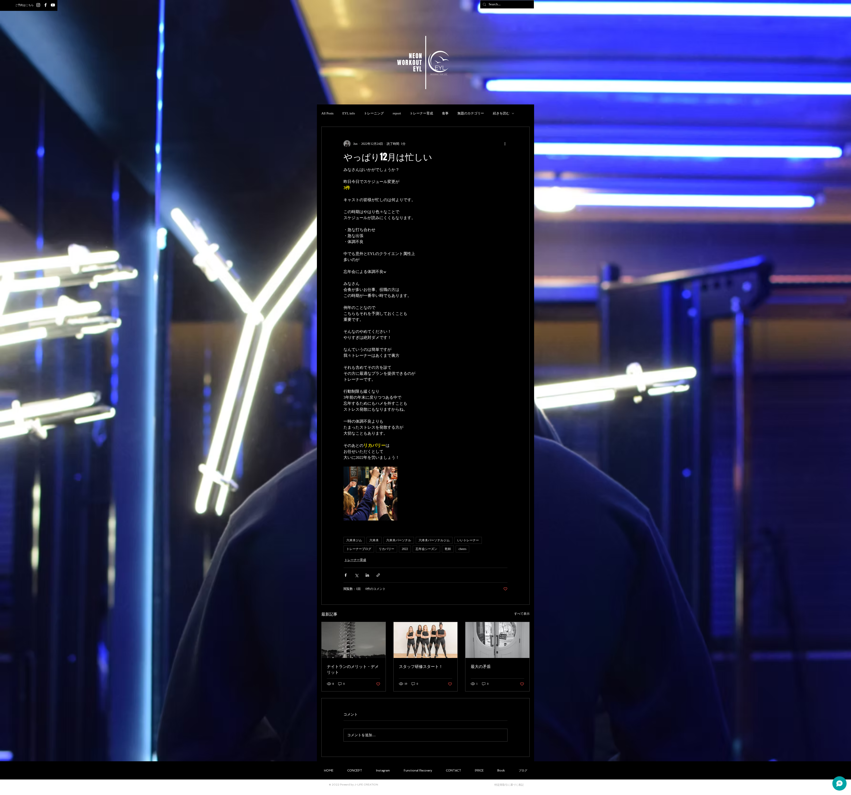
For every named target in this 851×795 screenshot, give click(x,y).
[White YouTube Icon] (52, 5)
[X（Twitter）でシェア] (356, 575)
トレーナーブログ (358, 549)
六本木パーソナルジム (434, 540)
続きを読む (501, 113)
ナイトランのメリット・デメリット (353, 669)
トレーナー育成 (421, 113)
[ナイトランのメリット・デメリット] (354, 640)
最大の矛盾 (481, 666)
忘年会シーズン (426, 549)
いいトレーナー (468, 540)
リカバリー (386, 549)
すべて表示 (522, 613)
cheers (462, 549)
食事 (445, 113)
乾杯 (448, 549)
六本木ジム (354, 540)
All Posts (327, 113)
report (397, 113)
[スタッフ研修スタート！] (426, 640)
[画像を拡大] (370, 493)
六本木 (374, 540)
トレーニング (374, 113)
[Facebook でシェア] (346, 575)
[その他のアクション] (504, 143)
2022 (405, 549)
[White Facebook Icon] (45, 5)
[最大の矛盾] (497, 640)
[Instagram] (38, 5)
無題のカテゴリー (470, 113)
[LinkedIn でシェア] (367, 575)
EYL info (348, 113)
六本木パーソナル (398, 540)
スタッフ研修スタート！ (421, 666)
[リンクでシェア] (378, 575)
